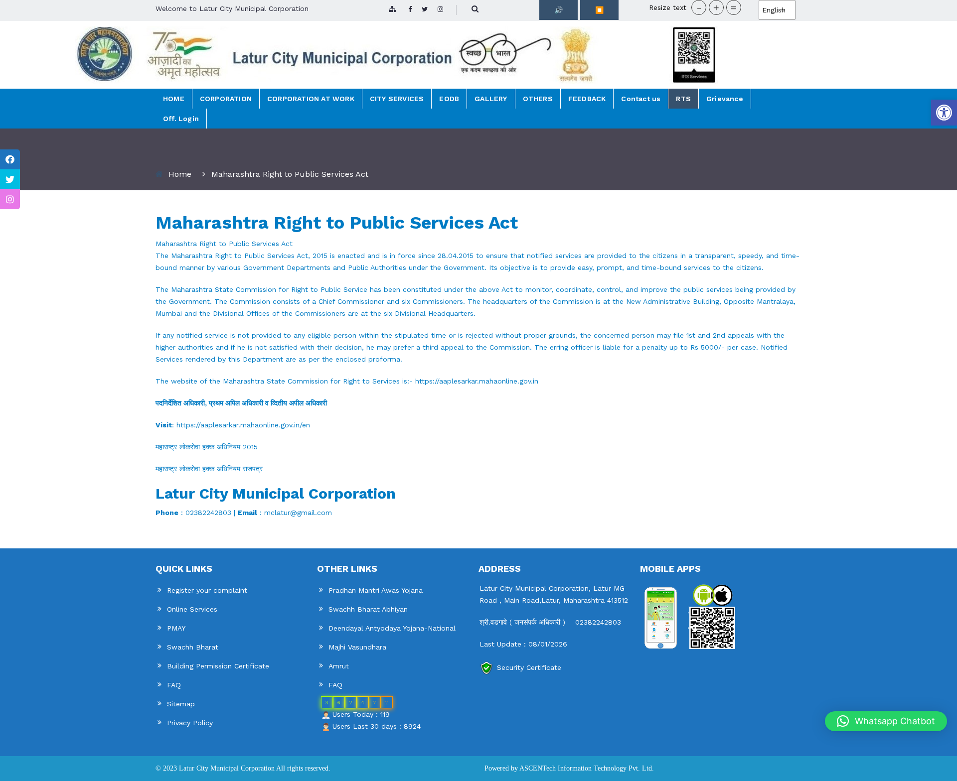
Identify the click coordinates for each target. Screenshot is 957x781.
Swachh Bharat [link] (192, 647)
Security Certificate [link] (529, 667)
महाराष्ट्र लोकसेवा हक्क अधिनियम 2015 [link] (208, 447)
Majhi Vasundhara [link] (357, 647)
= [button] (734, 7)
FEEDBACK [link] (587, 99)
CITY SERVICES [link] (397, 99)
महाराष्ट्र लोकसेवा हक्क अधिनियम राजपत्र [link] (210, 469)
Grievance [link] (724, 99)
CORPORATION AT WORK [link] (310, 99)
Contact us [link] (640, 99)
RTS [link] (683, 99)
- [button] (699, 7)
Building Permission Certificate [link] (218, 666)
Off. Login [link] (181, 119)
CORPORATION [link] (226, 99)
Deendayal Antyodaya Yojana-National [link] (392, 628)
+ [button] (716, 7)
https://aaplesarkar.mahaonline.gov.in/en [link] (243, 425)
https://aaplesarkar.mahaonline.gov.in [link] (476, 381)
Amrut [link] (338, 666)
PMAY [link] (176, 628)
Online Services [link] (192, 609)
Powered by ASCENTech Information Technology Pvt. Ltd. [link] (569, 768)
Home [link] (179, 174)
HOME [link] (173, 99)
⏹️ (599, 10)
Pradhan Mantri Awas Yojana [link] (375, 590)
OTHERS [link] (538, 99)
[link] (944, 113)
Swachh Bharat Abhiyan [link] (368, 609)
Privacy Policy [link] (190, 723)
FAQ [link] (174, 685)
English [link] (774, 10)
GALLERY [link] (491, 99)
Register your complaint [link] (207, 590)
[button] (886, 721)
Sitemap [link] (181, 704)
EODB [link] (449, 99)
